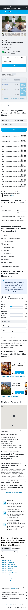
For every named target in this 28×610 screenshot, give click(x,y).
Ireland (11, 604)
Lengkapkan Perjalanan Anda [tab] (9, 552)
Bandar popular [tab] (6, 548)
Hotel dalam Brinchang (7, 568)
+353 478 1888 (5, 49)
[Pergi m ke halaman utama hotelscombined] (10, 11)
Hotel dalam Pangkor (7, 576)
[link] (13, 376)
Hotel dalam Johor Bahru (8, 578)
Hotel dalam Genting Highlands (9, 572)
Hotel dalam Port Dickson (8, 580)
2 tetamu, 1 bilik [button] (7, 61)
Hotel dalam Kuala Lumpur (8, 564)
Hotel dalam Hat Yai (6, 560)
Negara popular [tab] (16, 548)
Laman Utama (6, 604)
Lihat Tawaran (19, 372)
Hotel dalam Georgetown (8, 562)
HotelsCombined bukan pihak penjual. (12, 592)
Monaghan (20, 604)
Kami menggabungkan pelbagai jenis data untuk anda (13, 595)
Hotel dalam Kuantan (7, 570)
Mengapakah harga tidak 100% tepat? (11, 598)
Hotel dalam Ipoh (6, 574)
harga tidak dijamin (14, 588)
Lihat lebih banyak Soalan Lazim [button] (14, 492)
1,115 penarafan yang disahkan (16, 52)
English (19, 8)
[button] (26, 7)
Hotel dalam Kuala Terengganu (9, 566)
